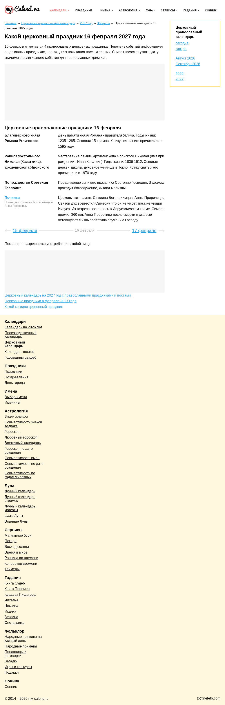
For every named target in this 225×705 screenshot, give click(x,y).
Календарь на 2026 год (23, 327)
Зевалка (11, 617)
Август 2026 (185, 58)
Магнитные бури (18, 535)
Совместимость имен (22, 458)
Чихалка (11, 600)
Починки (12, 198)
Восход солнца (17, 547)
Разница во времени (21, 558)
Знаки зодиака (16, 416)
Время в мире (16, 552)
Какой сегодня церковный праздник (34, 307)
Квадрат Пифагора (20, 594)
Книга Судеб (15, 583)
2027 (179, 79)
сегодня (182, 43)
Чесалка (11, 606)
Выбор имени (16, 397)
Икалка (10, 611)
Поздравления (17, 377)
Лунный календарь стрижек (20, 499)
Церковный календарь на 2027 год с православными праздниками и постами (68, 295)
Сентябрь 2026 (188, 64)
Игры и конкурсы (18, 667)
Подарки (12, 672)
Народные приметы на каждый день (23, 638)
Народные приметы (21, 646)
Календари (58, 10)
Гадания (190, 10)
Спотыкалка (14, 622)
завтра (181, 49)
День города (15, 383)
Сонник (210, 10)
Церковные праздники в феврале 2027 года (40, 301)
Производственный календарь (20, 335)
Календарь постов (19, 352)
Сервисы (168, 10)
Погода (10, 541)
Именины (12, 402)
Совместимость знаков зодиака (23, 424)
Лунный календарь (20, 491)
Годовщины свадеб (20, 357)
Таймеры (12, 569)
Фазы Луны (14, 516)
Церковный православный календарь (189, 32)
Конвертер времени (21, 563)
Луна (149, 10)
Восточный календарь (23, 443)
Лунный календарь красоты (20, 508)
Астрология (128, 10)
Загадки (11, 661)
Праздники (83, 10)
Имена (105, 10)
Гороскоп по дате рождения (19, 450)
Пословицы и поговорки (15, 654)
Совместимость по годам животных (20, 475)
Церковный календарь (15, 344)
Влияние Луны (17, 521)
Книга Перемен (17, 589)
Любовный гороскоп (21, 437)
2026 (179, 74)
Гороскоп (12, 431)
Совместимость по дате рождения (24, 465)
